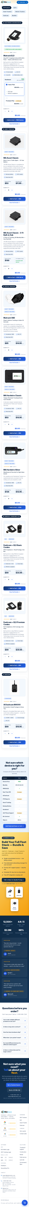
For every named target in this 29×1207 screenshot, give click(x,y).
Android (10, 1157)
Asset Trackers (7, 11)
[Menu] (2, 6)
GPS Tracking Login (6, 1152)
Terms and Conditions (16, 1203)
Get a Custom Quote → (15, 1085)
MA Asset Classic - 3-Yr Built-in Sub (13, 234)
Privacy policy (5, 1203)
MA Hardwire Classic (12, 395)
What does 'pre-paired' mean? (14, 1038)
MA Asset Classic (10, 158)
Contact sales (23, 1133)
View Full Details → (14, 123)
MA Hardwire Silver (11, 470)
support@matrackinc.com (14, 1096)
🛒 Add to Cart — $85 (14, 359)
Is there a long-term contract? (14, 1027)
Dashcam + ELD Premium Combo (14, 623)
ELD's (15, 7)
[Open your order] (25, 1203)
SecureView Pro (5, 1168)
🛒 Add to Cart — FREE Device (14, 120)
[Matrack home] (6, 2)
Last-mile (22, 1159)
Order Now (22, 2)
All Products (6, 7)
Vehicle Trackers (20, 11)
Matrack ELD (8, 56)
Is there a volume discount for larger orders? (14, 1050)
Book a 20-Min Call (14, 1090)
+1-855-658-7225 (10, 883)
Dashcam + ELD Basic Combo (12, 546)
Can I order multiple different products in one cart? (14, 1020)
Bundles (14, 15)
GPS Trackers (23, 1117)
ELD (21, 1120)
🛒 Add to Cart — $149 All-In (14, 277)
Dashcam (5, 15)
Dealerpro (3, 1165)
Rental (21, 1154)
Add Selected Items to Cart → (14, 826)
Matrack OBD (9, 318)
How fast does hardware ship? (14, 1032)
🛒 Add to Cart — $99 (14, 588)
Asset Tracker (23, 1122)
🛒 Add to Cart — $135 (14, 507)
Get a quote (23, 1131)
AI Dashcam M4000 (11, 705)
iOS (5, 1157)
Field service (23, 1157)
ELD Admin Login (5, 1149)
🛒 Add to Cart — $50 (14, 199)
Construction (23, 1152)
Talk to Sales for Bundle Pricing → (14, 880)
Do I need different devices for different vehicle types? (14, 1043)
